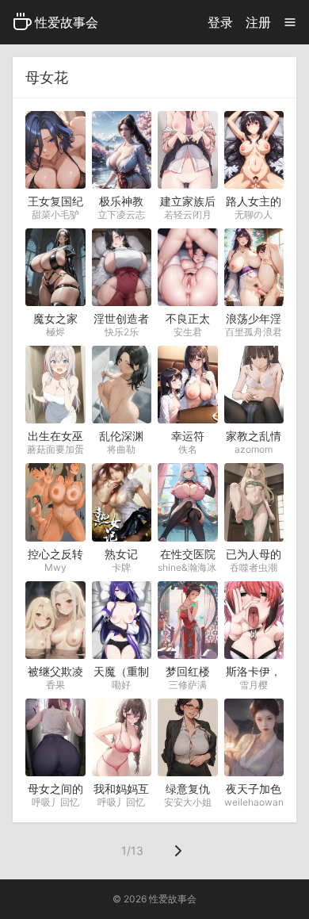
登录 (220, 22)
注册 (258, 22)
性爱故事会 (66, 22)
